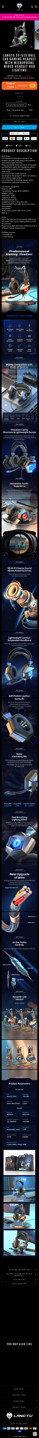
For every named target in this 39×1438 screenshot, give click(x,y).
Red (29, 105)
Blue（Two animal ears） (16, 110)
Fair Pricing (19, 1279)
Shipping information (19, 1269)
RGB (30, 110)
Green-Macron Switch (16, 105)
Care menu (19, 1389)
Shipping (16, 78)
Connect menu (19, 1407)
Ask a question (19, 1283)
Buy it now (19, 127)
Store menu (19, 1401)
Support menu (19, 1395)
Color (19, 101)
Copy (32, 85)
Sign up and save (19, 1423)
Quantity (19, 93)
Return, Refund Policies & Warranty (19, 1274)
